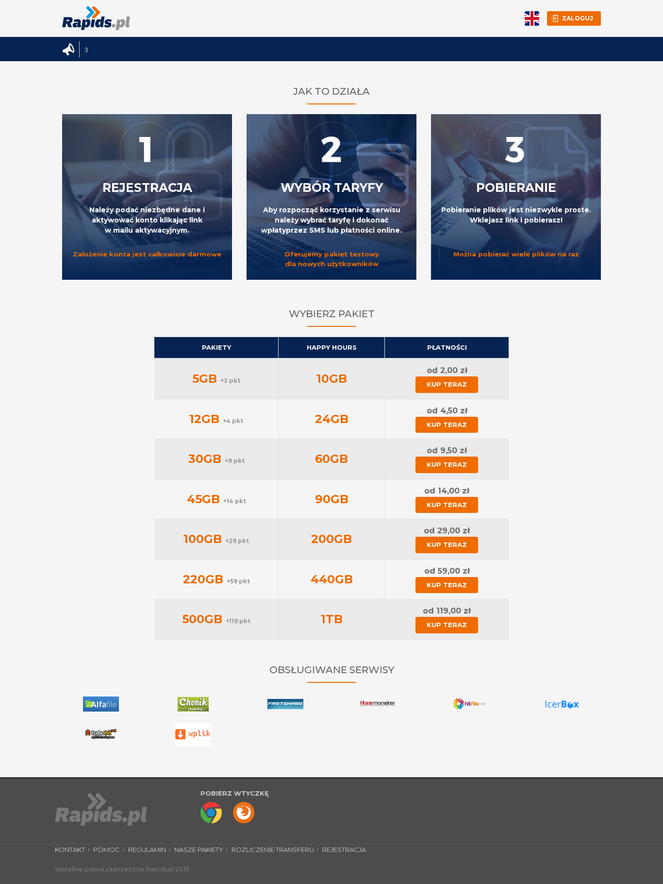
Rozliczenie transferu (273, 849)
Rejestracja (344, 849)
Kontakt (70, 849)
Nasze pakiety (198, 849)
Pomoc (106, 849)
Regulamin (147, 849)
